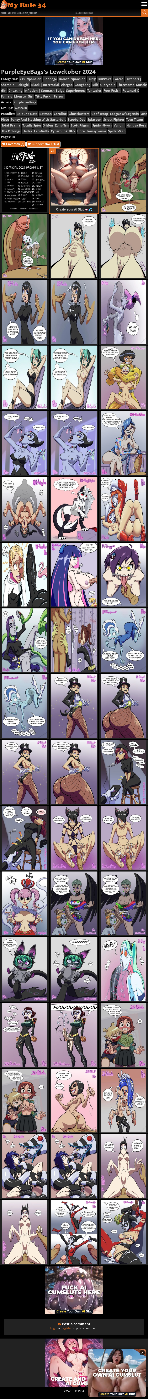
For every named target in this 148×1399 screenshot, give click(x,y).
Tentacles (94, 90)
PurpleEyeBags (24, 102)
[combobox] (33, 12)
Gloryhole (107, 85)
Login (53, 1328)
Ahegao (67, 85)
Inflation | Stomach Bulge (44, 90)
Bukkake (104, 79)
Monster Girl (23, 96)
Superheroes (75, 90)
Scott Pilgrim (80, 125)
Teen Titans (135, 119)
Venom (119, 125)
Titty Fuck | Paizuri (50, 96)
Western (20, 108)
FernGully (41, 131)
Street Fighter (113, 119)
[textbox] (34, 12)
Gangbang (82, 85)
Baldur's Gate (27, 114)
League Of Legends (124, 114)
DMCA (79, 1391)
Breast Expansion (72, 79)
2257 (67, 1391)
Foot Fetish (112, 90)
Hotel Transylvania (91, 131)
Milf (95, 85)
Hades (27, 131)
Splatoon (94, 119)
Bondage (50, 79)
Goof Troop (99, 114)
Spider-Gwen (102, 125)
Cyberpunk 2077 (63, 131)
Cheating (15, 90)
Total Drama (11, 125)
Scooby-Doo (77, 119)
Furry (91, 79)
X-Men (48, 125)
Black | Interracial (45, 85)
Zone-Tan (62, 125)
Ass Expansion (30, 79)
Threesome (125, 85)
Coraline (60, 114)
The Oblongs (11, 131)
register (67, 1328)
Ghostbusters (79, 114)
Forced (118, 79)
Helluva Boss (136, 125)
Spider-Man (117, 131)
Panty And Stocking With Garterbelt (38, 119)
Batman (45, 114)
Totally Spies (31, 125)
